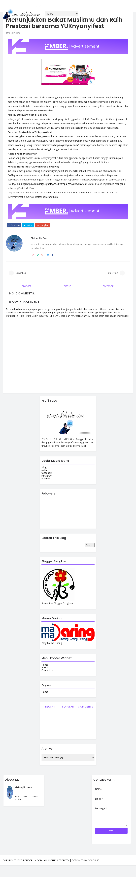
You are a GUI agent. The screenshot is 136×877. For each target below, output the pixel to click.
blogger (26, 286)
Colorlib (94, 860)
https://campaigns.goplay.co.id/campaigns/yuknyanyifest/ (56, 183)
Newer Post (21, 273)
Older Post (113, 273)
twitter (29, 225)
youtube (45, 478)
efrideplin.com (13, 32)
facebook (15, 225)
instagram (46, 475)
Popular (68, 706)
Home (44, 664)
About (44, 667)
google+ (44, 225)
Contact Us (47, 670)
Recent (50, 706)
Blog (43, 467)
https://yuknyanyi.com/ (66, 145)
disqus (67, 286)
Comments (85, 706)
